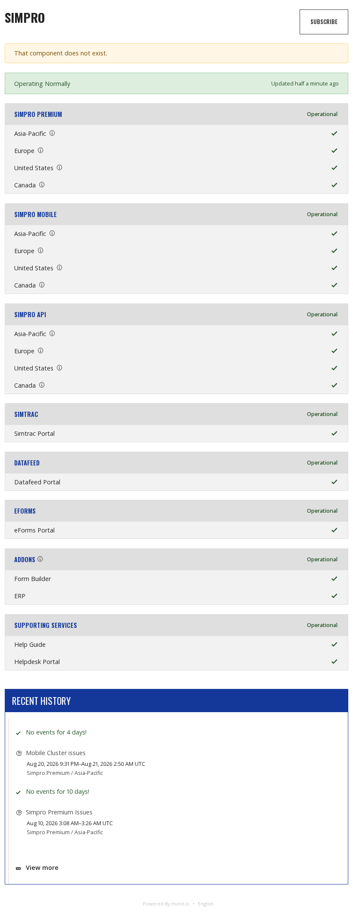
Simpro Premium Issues (59, 812)
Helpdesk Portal (37, 662)
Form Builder (32, 579)
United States (33, 168)
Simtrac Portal (34, 433)
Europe (24, 151)
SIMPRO (25, 17)
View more (42, 867)
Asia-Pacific (30, 133)
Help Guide (30, 644)
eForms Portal (34, 530)
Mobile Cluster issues (56, 753)
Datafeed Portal (37, 482)
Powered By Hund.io (166, 903)
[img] (333, 133)
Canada (25, 185)
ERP (19, 596)
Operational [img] (322, 114)
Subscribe (324, 22)
